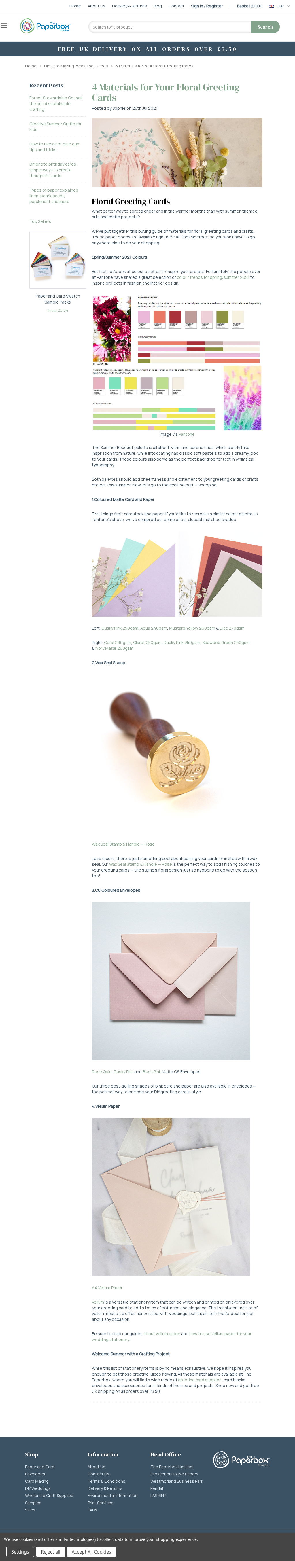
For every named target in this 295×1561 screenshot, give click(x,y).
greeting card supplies (200, 1379)
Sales (30, 1510)
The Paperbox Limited (171, 1466)
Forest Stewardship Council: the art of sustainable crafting (56, 103)
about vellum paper (161, 1333)
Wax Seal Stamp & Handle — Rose (123, 844)
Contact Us (98, 1474)
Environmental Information (112, 1495)
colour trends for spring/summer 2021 (213, 277)
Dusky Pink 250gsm (120, 628)
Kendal (156, 1488)
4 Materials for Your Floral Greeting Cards (155, 66)
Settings (20, 1552)
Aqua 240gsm (153, 628)
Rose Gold (102, 1071)
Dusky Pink (124, 1071)
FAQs (92, 1510)
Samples (33, 1502)
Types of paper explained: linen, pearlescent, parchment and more (54, 195)
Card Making (37, 1481)
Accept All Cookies (91, 1552)
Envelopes (35, 1474)
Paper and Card (39, 1466)
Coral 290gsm (117, 642)
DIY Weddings (38, 1488)
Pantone (187, 434)
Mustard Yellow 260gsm (192, 628)
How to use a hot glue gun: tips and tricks (54, 146)
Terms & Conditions (106, 1481)
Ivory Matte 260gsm (114, 648)
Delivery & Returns (105, 1488)
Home (31, 66)
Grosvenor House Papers (174, 1474)
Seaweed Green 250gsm (226, 642)
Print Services (101, 1502)
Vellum (98, 1302)
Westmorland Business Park (176, 1481)
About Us (96, 1466)
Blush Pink (152, 1071)
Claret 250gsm (147, 642)
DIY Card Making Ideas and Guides (76, 66)
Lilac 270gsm (232, 628)
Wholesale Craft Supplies (49, 1495)
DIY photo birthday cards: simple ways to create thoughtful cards (53, 169)
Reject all (50, 1552)
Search (265, 27)
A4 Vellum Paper (107, 1287)
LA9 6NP (158, 1495)
